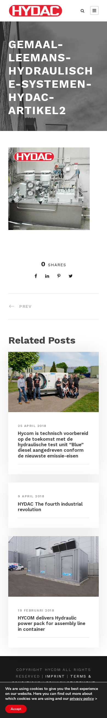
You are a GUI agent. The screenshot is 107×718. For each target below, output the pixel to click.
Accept (16, 709)
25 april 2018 (32, 426)
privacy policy (82, 698)
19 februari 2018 (36, 610)
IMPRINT (55, 676)
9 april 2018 (31, 496)
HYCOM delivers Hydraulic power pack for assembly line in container (51, 623)
